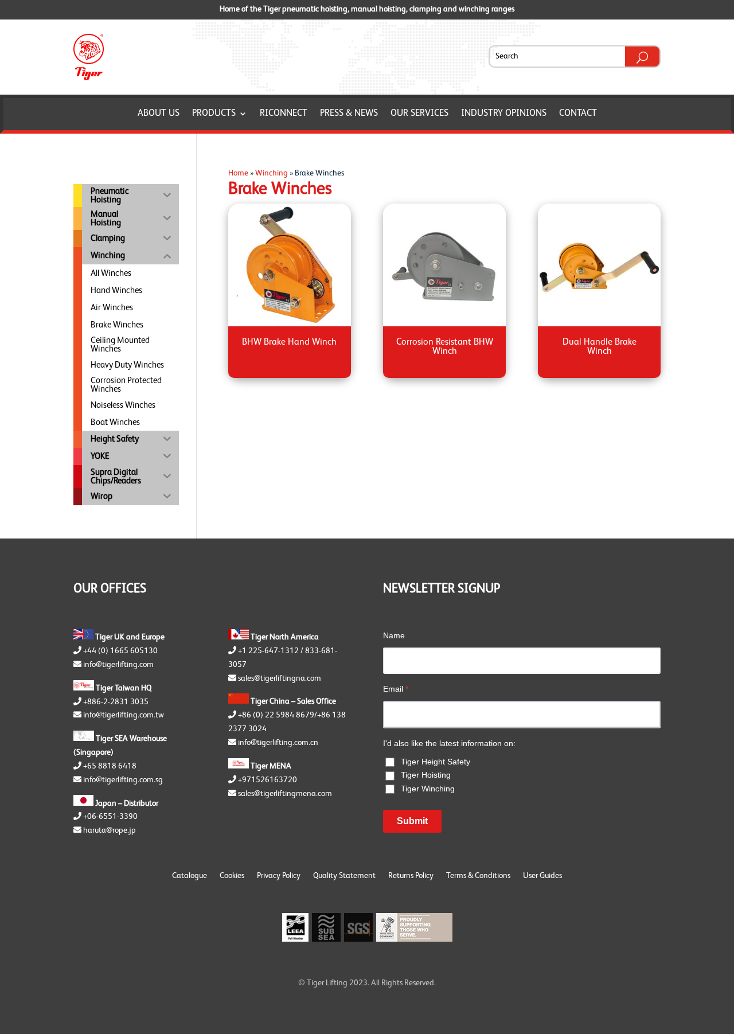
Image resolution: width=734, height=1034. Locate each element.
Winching (271, 173)
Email (395, 688)
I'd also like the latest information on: (449, 743)
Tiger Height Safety (435, 761)
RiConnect (283, 114)
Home (238, 173)
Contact (578, 114)
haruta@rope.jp (109, 830)
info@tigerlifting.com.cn (278, 743)
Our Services (419, 114)
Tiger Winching (428, 788)
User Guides (542, 876)
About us (158, 114)
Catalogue (189, 876)
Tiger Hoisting (426, 774)
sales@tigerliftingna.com (279, 678)
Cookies (232, 876)
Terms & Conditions (478, 876)
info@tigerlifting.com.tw (123, 715)
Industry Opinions (503, 114)
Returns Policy (411, 876)
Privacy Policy (278, 876)
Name (394, 635)
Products (214, 114)
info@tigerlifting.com (118, 665)
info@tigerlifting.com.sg (123, 780)
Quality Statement (344, 876)
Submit (412, 821)
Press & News (349, 114)
